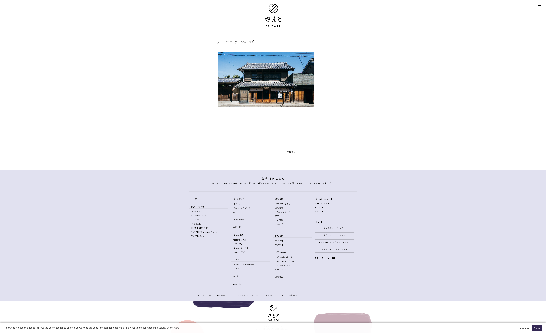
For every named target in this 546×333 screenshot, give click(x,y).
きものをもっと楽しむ (242, 248)
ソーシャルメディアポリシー (247, 295)
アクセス (279, 228)
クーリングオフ (282, 269)
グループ (279, 224)
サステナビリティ (282, 211)
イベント (237, 268)
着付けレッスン (240, 239)
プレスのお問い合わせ (284, 261)
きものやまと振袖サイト (334, 228)
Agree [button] (537, 328)
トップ (194, 198)
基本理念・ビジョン (283, 203)
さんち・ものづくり (242, 208)
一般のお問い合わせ (283, 257)
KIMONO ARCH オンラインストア (334, 242)
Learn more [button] (173, 328)
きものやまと (197, 211)
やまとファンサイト (241, 276)
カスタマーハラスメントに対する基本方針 (281, 295)
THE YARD (196, 223)
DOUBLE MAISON (200, 228)
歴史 (277, 216)
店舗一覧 (237, 227)
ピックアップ (238, 198)
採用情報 (279, 235)
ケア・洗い (238, 244)
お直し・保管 (239, 252)
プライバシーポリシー (203, 295)
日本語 (524, 6)
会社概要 (279, 208)
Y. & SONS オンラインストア (334, 249)
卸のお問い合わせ (282, 265)
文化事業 (279, 220)
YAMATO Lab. (197, 236)
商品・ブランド (198, 206)
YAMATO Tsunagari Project (204, 232)
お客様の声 (280, 277)
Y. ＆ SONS (320, 207)
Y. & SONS (196, 219)
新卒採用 (279, 240)
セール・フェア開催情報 (243, 264)
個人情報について (224, 295)
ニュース (237, 284)
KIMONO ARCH (198, 215)
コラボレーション (241, 219)
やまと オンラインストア (334, 235)
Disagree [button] (524, 328)
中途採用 (279, 244)
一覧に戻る (290, 151)
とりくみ (237, 203)
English (511, 6)
